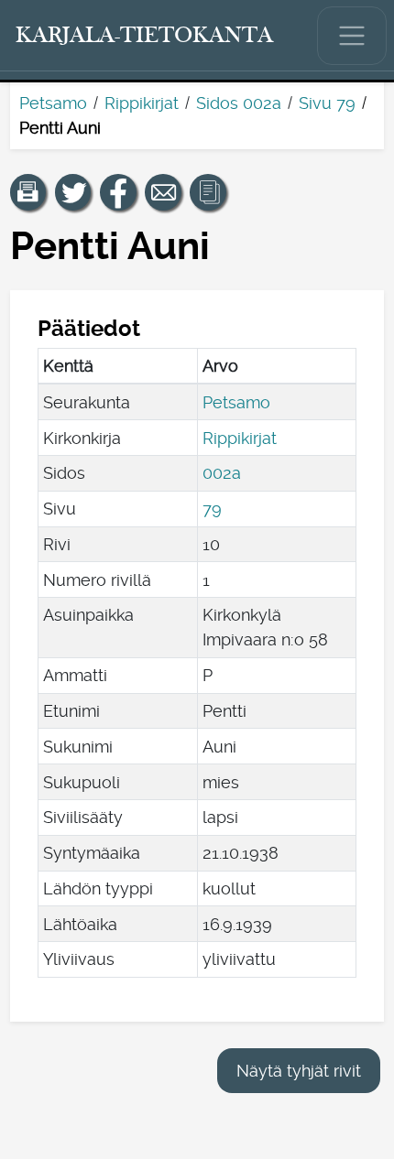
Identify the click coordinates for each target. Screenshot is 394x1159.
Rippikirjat (141, 103)
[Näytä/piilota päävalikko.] (352, 35)
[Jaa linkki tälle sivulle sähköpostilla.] (163, 192)
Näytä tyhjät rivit (298, 1070)
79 (212, 508)
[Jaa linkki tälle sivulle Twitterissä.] (73, 192)
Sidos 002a (238, 103)
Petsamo (53, 103)
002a (221, 472)
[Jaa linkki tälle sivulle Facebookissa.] (118, 192)
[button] (28, 192)
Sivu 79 (327, 103)
